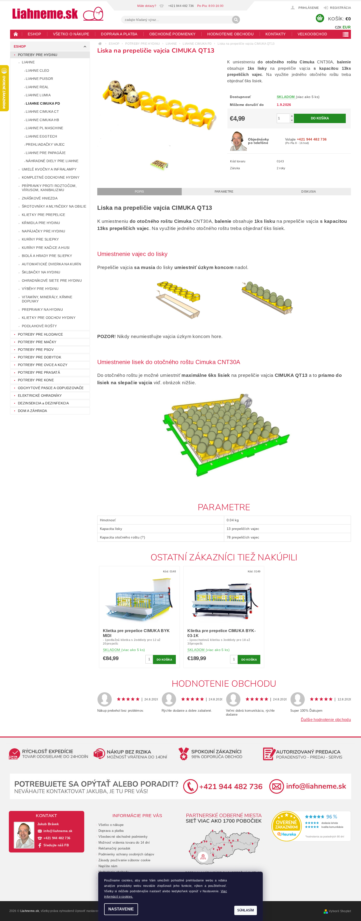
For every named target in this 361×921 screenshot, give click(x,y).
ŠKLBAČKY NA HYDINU (41, 272)
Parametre (224, 191)
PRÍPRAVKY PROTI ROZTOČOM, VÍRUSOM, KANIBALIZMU (49, 188)
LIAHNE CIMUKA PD (43, 103)
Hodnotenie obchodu (230, 34)
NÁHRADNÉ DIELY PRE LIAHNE (52, 161)
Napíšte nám (108, 866)
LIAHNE (28, 62)
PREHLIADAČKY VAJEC (45, 144)
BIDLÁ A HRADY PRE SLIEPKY (47, 256)
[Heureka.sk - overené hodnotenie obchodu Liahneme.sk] (311, 826)
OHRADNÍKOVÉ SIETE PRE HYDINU (52, 281)
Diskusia (308, 191)
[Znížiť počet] (292, 120)
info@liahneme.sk (57, 831)
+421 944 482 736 (56, 838)
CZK (338, 27)
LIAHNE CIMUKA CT (42, 111)
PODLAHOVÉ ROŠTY (39, 326)
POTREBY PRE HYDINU (37, 55)
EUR (347, 27)
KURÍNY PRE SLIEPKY (40, 239)
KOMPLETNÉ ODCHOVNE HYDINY (50, 177)
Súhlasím (245, 910)
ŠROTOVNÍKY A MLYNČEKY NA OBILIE (54, 206)
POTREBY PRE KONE (36, 380)
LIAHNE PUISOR (39, 79)
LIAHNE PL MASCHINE (44, 128)
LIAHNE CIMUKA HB (42, 120)
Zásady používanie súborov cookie (124, 860)
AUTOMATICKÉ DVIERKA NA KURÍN (51, 264)
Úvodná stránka (16, 34)
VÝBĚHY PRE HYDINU (40, 289)
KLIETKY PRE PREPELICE (43, 215)
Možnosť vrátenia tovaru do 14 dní (124, 842)
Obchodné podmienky (172, 34)
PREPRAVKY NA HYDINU (42, 310)
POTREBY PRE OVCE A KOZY (42, 365)
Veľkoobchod (312, 34)
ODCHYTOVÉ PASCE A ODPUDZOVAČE (50, 388)
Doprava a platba (119, 34)
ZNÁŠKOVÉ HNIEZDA (39, 198)
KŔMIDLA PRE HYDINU (41, 223)
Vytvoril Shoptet (340, 911)
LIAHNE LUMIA (38, 95)
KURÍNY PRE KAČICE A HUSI (46, 248)
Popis (139, 191)
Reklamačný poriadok (114, 848)
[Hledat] (236, 20)
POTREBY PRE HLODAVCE (40, 334)
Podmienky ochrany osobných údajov (126, 854)
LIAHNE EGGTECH (41, 136)
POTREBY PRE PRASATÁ (39, 372)
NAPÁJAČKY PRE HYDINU (43, 231)
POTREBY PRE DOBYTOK (39, 357)
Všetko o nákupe (71, 34)
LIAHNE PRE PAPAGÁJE (46, 153)
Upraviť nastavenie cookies (94, 911)
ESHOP (34, 34)
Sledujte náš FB (56, 845)
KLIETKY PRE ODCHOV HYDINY (48, 318)
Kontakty (275, 34)
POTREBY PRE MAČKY (37, 342)
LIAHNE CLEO (37, 70)
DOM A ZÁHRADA (32, 411)
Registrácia (340, 8)
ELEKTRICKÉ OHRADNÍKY (40, 395)
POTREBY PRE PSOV (36, 350)
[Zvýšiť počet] (292, 115)
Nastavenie (121, 909)
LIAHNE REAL (37, 87)
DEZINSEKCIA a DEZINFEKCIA (43, 403)
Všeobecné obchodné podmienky (123, 836)
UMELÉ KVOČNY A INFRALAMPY (49, 169)
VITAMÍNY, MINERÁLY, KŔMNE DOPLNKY (47, 299)
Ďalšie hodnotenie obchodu (326, 720)
